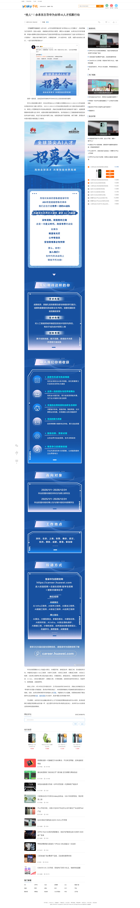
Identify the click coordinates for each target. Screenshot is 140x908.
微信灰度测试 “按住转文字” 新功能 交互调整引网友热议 (57, 772)
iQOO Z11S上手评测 (103, 46)
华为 (65, 891)
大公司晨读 (57, 891)
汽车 (36, 696)
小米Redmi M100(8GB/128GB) (99, 167)
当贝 (45, 884)
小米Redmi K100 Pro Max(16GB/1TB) (100, 204)
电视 (25, 888)
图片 (110, 174)
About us (51, 902)
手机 (35, 6)
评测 (110, 176)
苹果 (35, 888)
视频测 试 (91, 110)
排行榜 (111, 8)
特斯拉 (36, 891)
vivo (65, 884)
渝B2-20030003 (53, 904)
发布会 (116, 8)
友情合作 (84, 902)
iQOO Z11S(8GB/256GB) (97, 189)
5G (25, 884)
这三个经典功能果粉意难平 (103, 93)
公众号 (107, 8)
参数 (110, 171)
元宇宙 (76, 891)
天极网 (22, 1)
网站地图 (73, 902)
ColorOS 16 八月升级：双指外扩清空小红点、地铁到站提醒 (59, 868)
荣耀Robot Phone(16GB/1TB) (98, 198)
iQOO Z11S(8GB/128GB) (97, 192)
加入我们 (67, 902)
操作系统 (42, 696)
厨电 (45, 888)
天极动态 (62, 902)
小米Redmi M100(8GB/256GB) (99, 186)
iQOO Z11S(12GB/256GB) (97, 183)
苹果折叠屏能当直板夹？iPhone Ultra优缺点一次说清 (57, 844)
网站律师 (78, 902)
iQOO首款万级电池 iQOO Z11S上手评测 (52, 820)
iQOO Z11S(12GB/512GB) (97, 195)
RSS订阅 (89, 902)
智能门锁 (77, 884)
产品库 (34, 1)
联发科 (46, 891)
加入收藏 (40, 1)
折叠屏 (56, 884)
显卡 (55, 888)
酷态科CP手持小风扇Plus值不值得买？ (100, 107)
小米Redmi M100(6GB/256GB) (99, 180)
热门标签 (27, 880)
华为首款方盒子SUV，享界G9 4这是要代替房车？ (103, 97)
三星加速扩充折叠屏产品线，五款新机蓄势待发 (55, 856)
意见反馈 (95, 902)
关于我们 (46, 902)
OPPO (36, 884)
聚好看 (26, 891)
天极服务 (57, 902)
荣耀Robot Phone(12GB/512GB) (99, 201)
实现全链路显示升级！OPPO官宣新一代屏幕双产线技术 (58, 784)
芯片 (65, 888)
